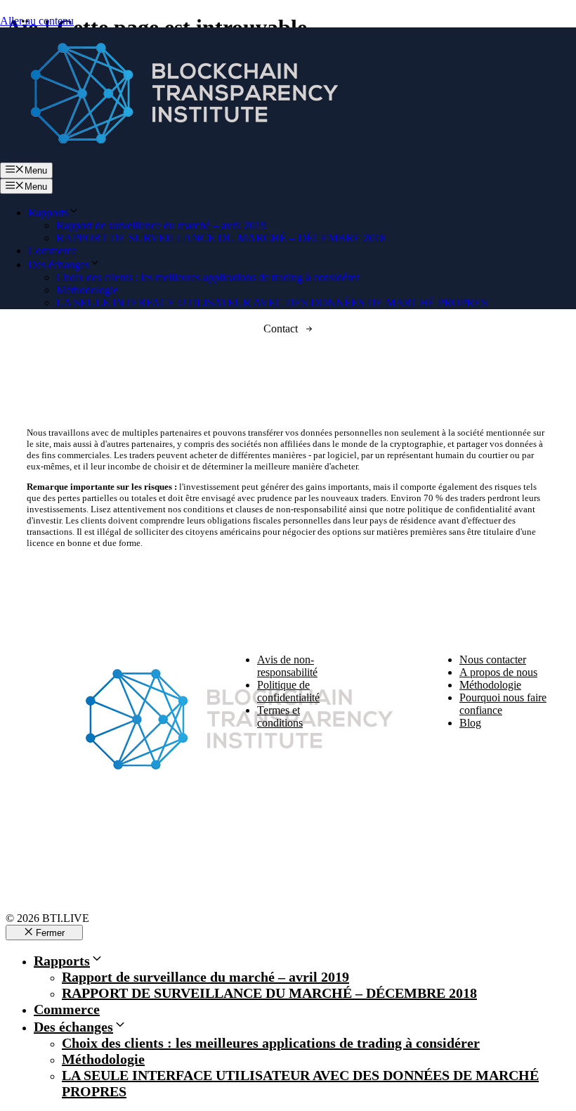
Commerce (52, 250)
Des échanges (58, 265)
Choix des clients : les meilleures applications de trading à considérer (207, 277)
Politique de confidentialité (288, 691)
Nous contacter (492, 659)
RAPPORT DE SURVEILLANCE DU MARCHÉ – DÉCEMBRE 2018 (221, 238)
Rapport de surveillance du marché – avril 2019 (161, 225)
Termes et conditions (280, 716)
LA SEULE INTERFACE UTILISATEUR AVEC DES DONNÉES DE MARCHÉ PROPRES (271, 302)
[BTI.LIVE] (175, 156)
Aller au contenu (37, 21)
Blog (470, 723)
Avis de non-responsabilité (287, 666)
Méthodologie (87, 290)
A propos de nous (498, 672)
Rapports (48, 213)
